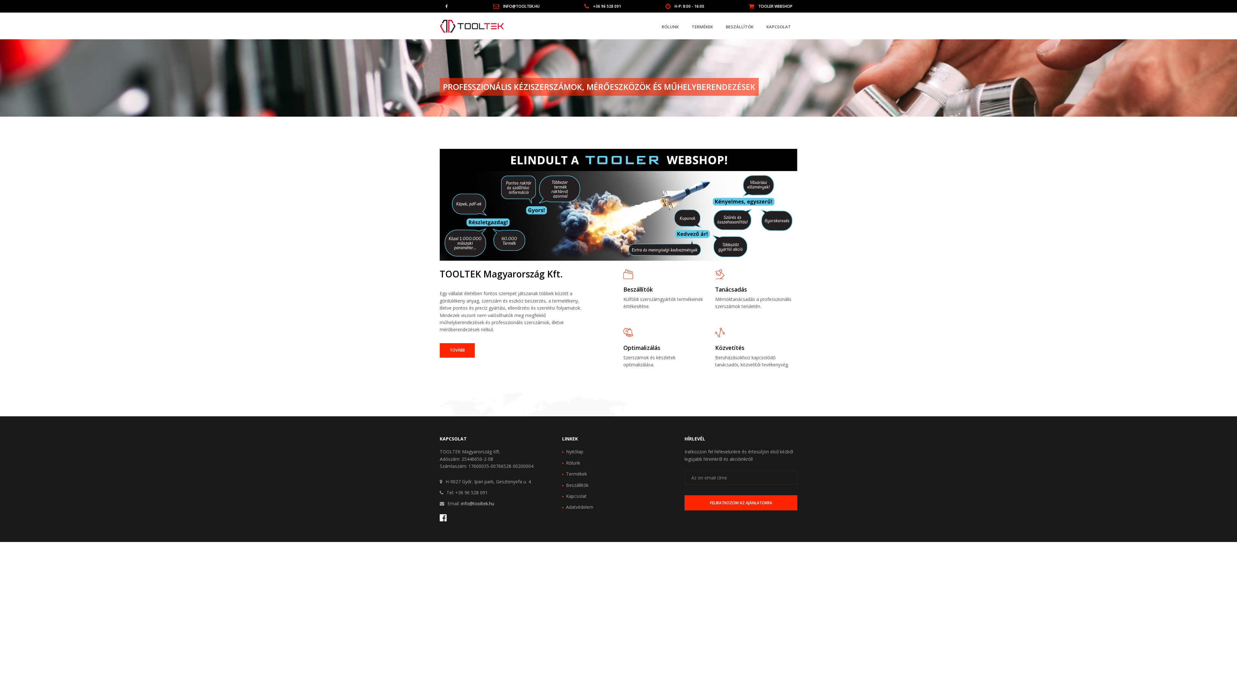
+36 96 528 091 (607, 6)
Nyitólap (574, 452)
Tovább (457, 350)
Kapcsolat (778, 27)
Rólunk (670, 27)
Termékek (702, 27)
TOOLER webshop (775, 6)
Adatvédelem (579, 507)
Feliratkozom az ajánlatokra (741, 503)
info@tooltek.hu (521, 6)
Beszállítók (739, 27)
